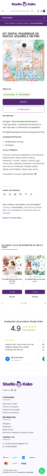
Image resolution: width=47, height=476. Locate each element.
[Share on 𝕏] (10, 194)
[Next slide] (44, 303)
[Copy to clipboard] (31, 194)
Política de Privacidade (11, 410)
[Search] (32, 11)
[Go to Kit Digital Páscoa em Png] (35, 265)
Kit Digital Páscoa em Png (35, 279)
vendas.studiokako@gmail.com (16, 444)
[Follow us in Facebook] (15, 390)
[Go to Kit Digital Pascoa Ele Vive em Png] (12, 265)
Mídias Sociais (8, 430)
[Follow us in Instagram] (12, 390)
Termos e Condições (10, 407)
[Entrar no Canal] (34, 23)
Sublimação (7, 427)
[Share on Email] (20, 194)
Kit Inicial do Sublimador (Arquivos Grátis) (18, 432)
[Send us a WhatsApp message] (42, 471)
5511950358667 (11, 446)
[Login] (38, 11)
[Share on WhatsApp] (15, 194)
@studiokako (28, 174)
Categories (7, 18)
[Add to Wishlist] (19, 261)
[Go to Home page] (23, 4)
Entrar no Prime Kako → (13, 218)
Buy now (23, 102)
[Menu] (2, 11)
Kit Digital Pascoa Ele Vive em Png (12, 280)
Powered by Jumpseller (25, 472)
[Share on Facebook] (4, 194)
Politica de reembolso (11, 413)
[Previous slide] (2, 303)
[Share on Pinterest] (26, 194)
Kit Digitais (6, 424)
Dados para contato (10, 404)
